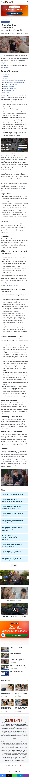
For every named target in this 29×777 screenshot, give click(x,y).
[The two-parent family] (5, 655)
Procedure (5, 78)
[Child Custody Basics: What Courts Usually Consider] (7, 702)
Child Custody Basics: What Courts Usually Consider (6, 709)
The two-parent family (15, 653)
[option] (14, 577)
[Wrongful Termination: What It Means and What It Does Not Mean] (7, 687)
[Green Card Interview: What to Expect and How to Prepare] (21, 687)
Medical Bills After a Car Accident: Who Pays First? (21, 709)
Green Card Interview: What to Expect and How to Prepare (21, 693)
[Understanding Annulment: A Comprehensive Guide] (5, 661)
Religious (5, 76)
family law (20, 408)
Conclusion (6, 92)
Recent (13, 643)
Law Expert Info (5, 33)
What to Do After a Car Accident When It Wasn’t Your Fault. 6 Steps (18, 666)
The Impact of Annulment (9, 90)
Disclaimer (17, 767)
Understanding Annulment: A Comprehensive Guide (17, 660)
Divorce (10, 19)
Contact (12, 767)
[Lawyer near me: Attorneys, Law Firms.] (8, 2)
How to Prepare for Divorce (12, 285)
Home (3, 19)
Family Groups (8, 580)
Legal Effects (6, 74)
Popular (5, 643)
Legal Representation (8, 86)
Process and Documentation (10, 84)
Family (7, 19)
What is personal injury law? (17, 671)
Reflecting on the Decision (9, 88)
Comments (23, 643)
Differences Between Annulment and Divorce (14, 80)
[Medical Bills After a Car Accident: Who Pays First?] (21, 702)
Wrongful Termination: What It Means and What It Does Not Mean (7, 693)
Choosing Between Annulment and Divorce (13, 82)
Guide (14, 565)
